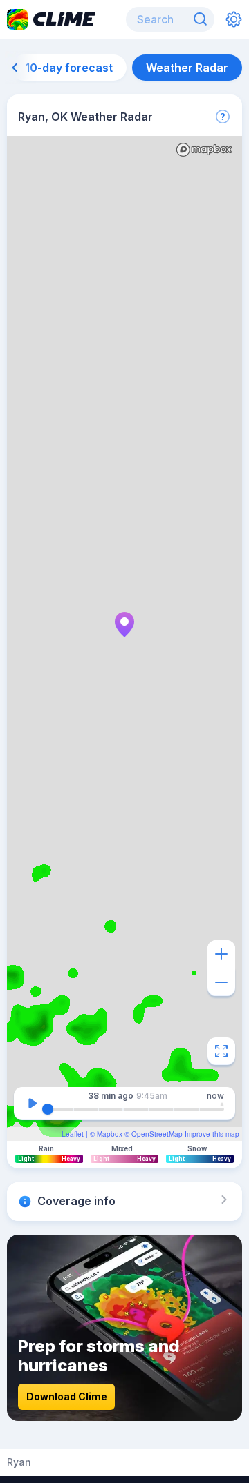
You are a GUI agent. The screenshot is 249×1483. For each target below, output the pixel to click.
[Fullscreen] (221, 1051)
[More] (222, 116)
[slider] (47, 1109)
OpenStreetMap (157, 1134)
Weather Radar (187, 67)
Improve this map (212, 1134)
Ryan (19, 1462)
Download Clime (66, 1396)
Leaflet (73, 1134)
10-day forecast (69, 67)
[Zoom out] (221, 982)
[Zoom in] (221, 954)
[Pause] (32, 1103)
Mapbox (109, 1134)
